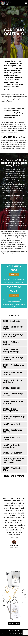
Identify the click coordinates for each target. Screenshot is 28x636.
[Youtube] (18, 631)
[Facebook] (10, 631)
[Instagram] (13, 631)
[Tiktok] (15, 631)
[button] (26, 3)
